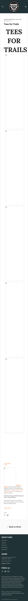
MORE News (5, 547)
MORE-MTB (7, 599)
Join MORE (4, 540)
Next (9, 463)
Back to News (15, 527)
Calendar (4, 542)
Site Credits (4, 549)
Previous (6, 463)
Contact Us (4, 545)
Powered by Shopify (13, 599)
